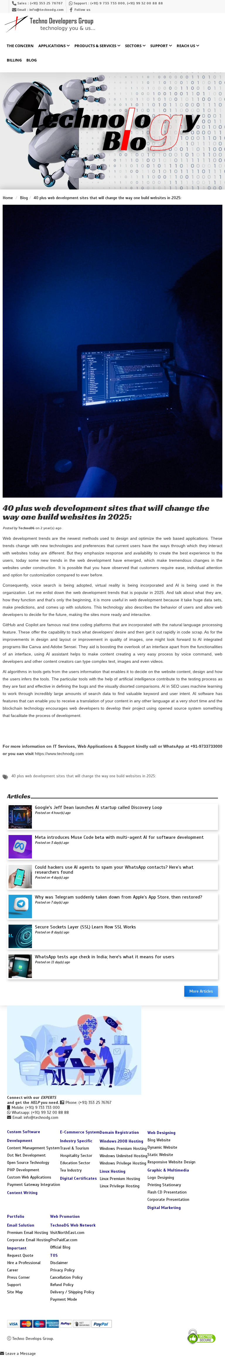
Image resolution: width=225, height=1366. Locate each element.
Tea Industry (71, 1170)
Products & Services (95, 46)
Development (19, 1140)
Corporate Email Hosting (28, 1239)
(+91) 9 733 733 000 (107, 3)
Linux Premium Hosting (120, 1178)
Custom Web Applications (29, 1177)
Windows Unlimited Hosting (123, 1155)
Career (12, 1270)
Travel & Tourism (74, 1148)
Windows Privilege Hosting (123, 1163)
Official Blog (60, 1247)
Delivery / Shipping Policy (72, 1292)
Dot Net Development (26, 1155)
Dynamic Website (162, 1147)
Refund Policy (62, 1284)
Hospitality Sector (76, 1155)
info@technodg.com (46, 10)
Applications (52, 46)
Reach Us (186, 46)
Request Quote (20, 1255)
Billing (14, 60)
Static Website (160, 1154)
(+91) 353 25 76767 (46, 3)
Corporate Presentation (168, 1199)
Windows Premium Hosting (123, 1148)
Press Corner (18, 1277)
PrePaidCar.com (63, 1239)
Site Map (15, 1292)
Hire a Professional (23, 1262)
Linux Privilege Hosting (119, 1186)
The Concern (20, 46)
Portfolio (15, 1216)
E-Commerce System (80, 1132)
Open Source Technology (28, 1162)
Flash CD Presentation (167, 1192)
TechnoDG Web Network (73, 1225)
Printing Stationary (164, 1184)
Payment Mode (63, 1299)
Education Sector (75, 1162)
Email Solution (20, 1225)
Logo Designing (160, 1177)
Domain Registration (119, 1132)
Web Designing (161, 1132)
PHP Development (23, 1169)
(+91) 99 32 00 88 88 (145, 3)
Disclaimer (59, 1262)
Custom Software (23, 1131)
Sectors (133, 46)
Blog (31, 60)
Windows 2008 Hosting (121, 1141)
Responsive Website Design (171, 1162)
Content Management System (33, 1147)
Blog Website (159, 1140)
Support (159, 46)
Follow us (82, 10)
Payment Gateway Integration (33, 1184)
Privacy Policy (62, 1270)
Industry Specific (76, 1140)
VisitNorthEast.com (67, 1232)
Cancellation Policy (66, 1277)
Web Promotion (65, 1216)
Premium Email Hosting (27, 1232)
